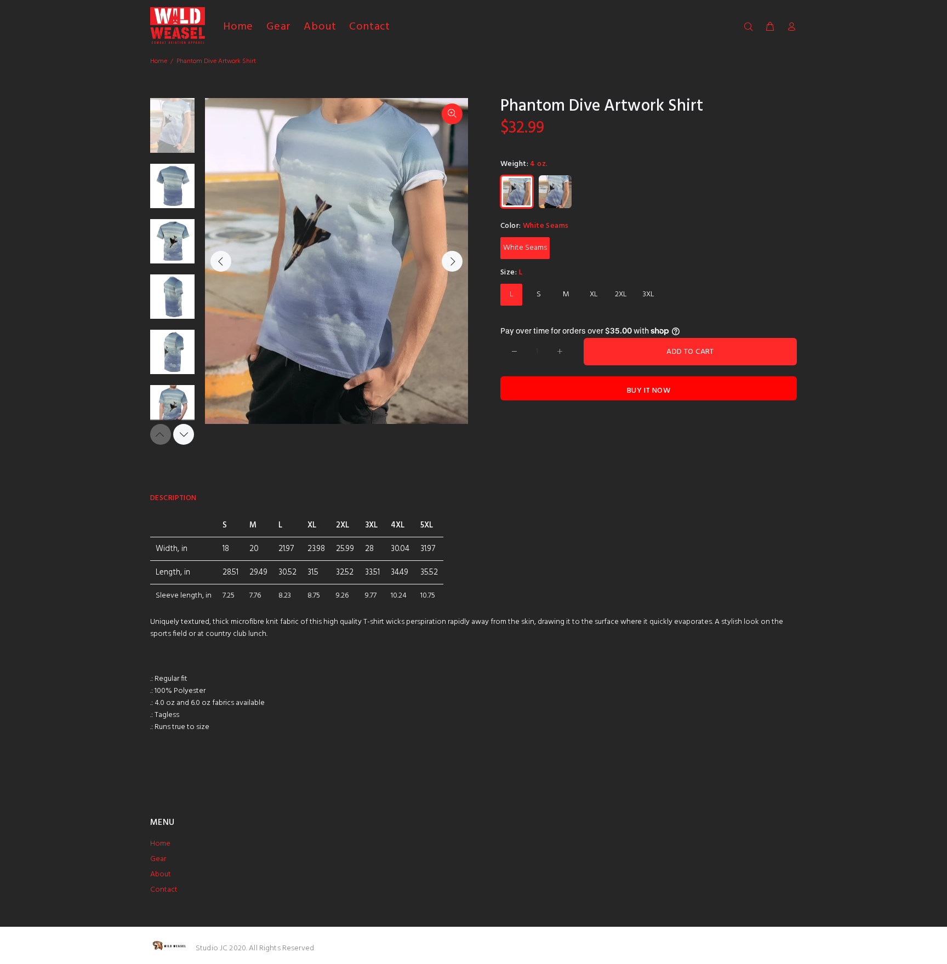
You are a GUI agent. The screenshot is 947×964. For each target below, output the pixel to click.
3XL (648, 294)
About (160, 874)
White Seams (525, 248)
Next (452, 261)
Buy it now (648, 391)
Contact (164, 889)
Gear (158, 859)
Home (158, 61)
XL (594, 294)
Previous (220, 261)
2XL (621, 294)
